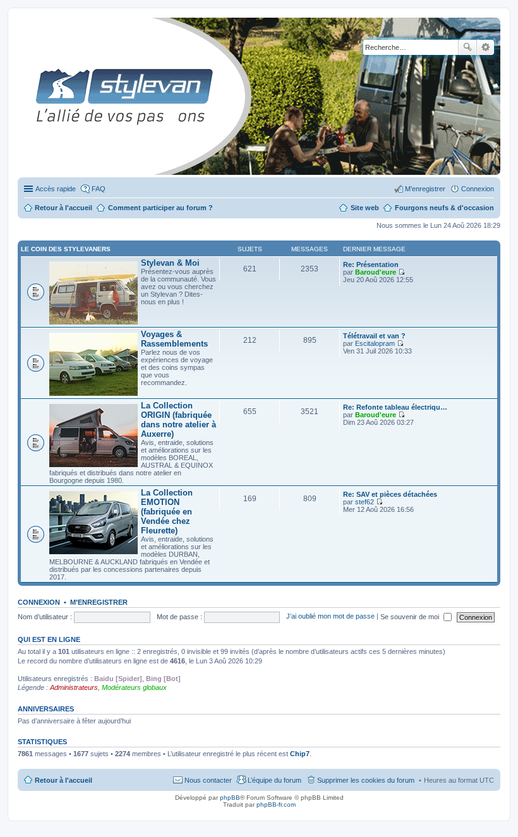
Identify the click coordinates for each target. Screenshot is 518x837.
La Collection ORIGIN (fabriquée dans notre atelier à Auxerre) (178, 420)
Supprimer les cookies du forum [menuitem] (365, 780)
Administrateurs (74, 687)
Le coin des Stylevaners (66, 249)
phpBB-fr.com (276, 804)
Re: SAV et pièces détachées (390, 494)
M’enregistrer (99, 602)
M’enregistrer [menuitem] (425, 189)
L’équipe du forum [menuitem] (274, 780)
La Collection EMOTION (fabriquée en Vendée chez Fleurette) (167, 511)
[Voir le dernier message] (401, 272)
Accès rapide (55, 189)
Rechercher (467, 47)
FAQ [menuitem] (98, 189)
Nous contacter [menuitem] (208, 780)
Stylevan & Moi (170, 263)
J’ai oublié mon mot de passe (330, 616)
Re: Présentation (371, 264)
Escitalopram (375, 343)
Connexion (39, 602)
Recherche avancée (485, 47)
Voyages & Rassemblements (174, 338)
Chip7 (300, 753)
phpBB (230, 797)
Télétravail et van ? (374, 336)
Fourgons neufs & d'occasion (444, 207)
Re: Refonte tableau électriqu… (395, 407)
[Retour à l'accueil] (28, 96)
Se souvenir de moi (410, 616)
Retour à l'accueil (63, 780)
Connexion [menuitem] (477, 189)
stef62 (364, 502)
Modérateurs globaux (134, 687)
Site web (365, 207)
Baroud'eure (375, 272)
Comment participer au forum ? (160, 207)
